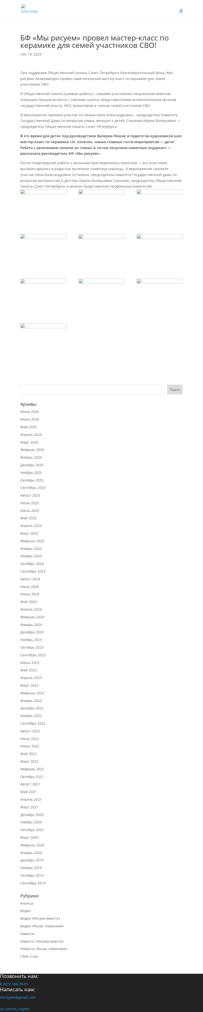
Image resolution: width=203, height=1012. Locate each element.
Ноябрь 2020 (31, 822)
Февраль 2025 (32, 541)
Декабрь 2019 (32, 860)
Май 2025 (28, 518)
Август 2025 (30, 495)
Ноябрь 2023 (31, 639)
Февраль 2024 (32, 617)
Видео (25, 910)
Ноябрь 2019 (31, 867)
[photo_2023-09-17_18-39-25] (160, 205)
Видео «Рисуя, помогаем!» (42, 926)
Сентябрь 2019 (33, 883)
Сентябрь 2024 (33, 571)
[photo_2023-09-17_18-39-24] (43, 250)
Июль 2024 (29, 586)
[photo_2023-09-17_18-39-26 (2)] (101, 205)
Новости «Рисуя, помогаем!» (44, 948)
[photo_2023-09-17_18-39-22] (160, 250)
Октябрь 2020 (32, 829)
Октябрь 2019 (32, 875)
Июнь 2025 (29, 510)
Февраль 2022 (32, 769)
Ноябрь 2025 (31, 472)
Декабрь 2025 (32, 465)
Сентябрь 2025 (33, 487)
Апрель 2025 (31, 525)
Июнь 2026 (29, 419)
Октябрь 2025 (32, 480)
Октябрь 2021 (32, 776)
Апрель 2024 (31, 609)
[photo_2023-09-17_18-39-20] (160, 295)
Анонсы (26, 903)
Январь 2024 (31, 624)
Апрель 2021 (31, 799)
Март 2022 (29, 761)
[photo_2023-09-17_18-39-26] (43, 205)
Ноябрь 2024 (31, 556)
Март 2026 (29, 442)
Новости (27, 933)
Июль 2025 (29, 503)
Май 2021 (28, 791)
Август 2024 (30, 579)
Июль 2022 (29, 738)
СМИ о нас (29, 956)
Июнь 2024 (29, 594)
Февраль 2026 (32, 449)
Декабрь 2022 (32, 708)
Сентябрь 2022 (33, 723)
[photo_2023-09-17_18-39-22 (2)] (43, 295)
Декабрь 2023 (32, 632)
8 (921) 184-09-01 (14, 984)
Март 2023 (29, 685)
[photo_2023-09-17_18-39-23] (101, 250)
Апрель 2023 (31, 677)
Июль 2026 (29, 411)
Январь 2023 (31, 700)
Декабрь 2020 (32, 814)
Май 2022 (28, 753)
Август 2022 (30, 731)
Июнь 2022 (29, 746)
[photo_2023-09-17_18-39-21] (101, 295)
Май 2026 (28, 427)
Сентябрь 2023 (33, 655)
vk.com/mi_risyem (14, 1009)
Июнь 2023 (29, 662)
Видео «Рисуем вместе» (40, 918)
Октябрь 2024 (32, 563)
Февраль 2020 (32, 845)
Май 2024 (28, 601)
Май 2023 (28, 670)
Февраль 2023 (32, 693)
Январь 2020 (31, 852)
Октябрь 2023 (32, 647)
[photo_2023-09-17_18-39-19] (43, 339)
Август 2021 (30, 784)
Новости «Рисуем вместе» (42, 941)
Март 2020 (29, 837)
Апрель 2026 (31, 434)
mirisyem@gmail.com (18, 997)
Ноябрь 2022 (31, 715)
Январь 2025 (31, 548)
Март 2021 (29, 807)
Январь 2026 (31, 457)
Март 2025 (29, 533)
